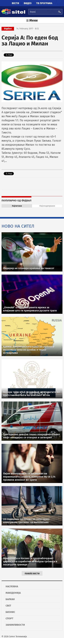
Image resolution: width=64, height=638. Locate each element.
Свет (8, 605)
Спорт (9, 618)
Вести (15, 3)
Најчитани (17, 206)
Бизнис (10, 612)
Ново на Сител (18, 226)
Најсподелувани (47, 206)
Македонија (13, 592)
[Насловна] (13, 13)
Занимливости (15, 624)
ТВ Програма (44, 3)
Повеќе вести (32, 573)
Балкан (10, 599)
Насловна (12, 586)
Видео (28, 3)
